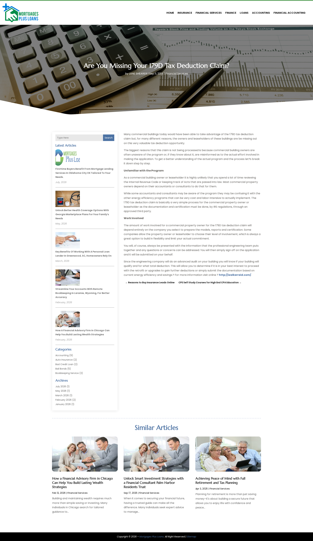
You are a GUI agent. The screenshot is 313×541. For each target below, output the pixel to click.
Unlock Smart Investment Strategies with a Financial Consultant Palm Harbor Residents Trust (154, 482)
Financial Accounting (290, 13)
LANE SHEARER (138, 73)
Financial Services (209, 13)
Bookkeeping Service (67, 373)
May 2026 (60, 391)
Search (109, 137)
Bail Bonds (61, 368)
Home (170, 13)
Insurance (185, 13)
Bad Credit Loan (64, 364)
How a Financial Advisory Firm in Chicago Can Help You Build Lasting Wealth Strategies (82, 482)
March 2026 (62, 395)
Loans (244, 13)
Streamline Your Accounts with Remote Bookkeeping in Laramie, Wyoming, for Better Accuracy (82, 293)
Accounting (261, 13)
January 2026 (63, 404)
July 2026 (60, 386)
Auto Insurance (64, 359)
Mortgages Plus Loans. (151, 536)
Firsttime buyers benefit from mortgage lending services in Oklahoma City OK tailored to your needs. (84, 173)
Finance (230, 13)
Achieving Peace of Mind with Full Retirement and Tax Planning (220, 480)
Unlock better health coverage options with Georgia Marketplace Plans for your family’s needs (82, 214)
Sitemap (191, 536)
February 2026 (63, 399)
